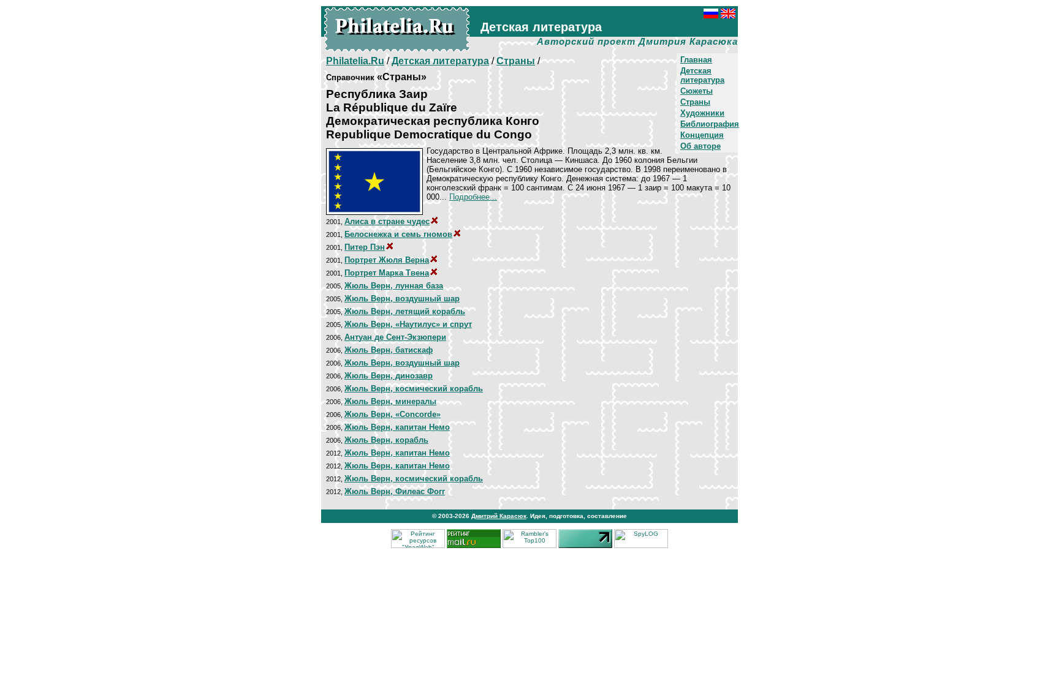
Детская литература (702, 75)
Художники (702, 113)
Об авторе (700, 146)
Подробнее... (473, 196)
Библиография (709, 124)
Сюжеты (696, 91)
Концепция (702, 135)
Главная (696, 59)
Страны (695, 102)
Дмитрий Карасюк (498, 516)
